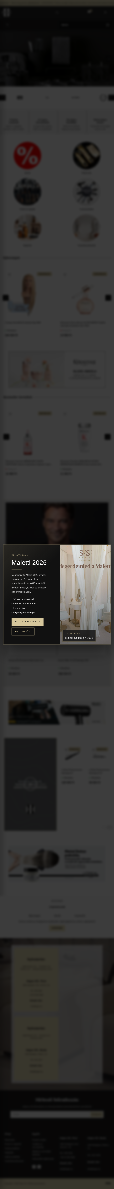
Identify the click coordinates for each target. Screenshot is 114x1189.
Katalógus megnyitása (27, 622)
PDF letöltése (23, 631)
